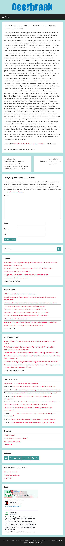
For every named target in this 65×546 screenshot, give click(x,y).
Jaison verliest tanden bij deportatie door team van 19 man (23, 325)
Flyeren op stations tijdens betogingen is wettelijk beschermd (24, 306)
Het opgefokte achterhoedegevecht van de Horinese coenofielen (34, 386)
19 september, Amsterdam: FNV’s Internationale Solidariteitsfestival (26, 275)
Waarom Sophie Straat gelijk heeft (15, 319)
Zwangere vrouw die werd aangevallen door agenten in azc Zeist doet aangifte (30, 322)
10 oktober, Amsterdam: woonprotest (16, 278)
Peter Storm (8, 408)
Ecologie (15, 149)
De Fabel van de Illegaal (12, 475)
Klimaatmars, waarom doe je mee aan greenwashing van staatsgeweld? (33, 393)
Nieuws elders (23, 149)
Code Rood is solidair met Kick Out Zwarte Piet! (29, 143)
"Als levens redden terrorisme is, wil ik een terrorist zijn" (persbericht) (26, 312)
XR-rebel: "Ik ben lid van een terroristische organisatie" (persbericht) (26, 315)
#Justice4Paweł (9, 435)
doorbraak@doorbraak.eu (15, 192)
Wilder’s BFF (8, 478)
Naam (6, 223)
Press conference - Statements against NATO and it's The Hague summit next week (31, 353)
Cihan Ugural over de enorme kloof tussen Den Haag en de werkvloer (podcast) (30, 303)
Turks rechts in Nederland (12, 441)
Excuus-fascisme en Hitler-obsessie (26, 383)
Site (5, 234)
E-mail (6, 229)
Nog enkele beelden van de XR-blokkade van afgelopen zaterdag (33, 419)
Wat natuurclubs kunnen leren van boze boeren (19, 294)
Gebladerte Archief (10, 472)
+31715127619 (57, 540)
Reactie (7, 196)
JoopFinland (8, 383)
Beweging (9, 149)
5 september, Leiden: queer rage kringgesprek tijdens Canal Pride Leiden (28, 268)
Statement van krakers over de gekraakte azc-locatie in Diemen (25, 309)
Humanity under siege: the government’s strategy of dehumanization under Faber (31, 362)
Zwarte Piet (31, 149)
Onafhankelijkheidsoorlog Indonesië (16, 438)
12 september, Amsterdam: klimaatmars (17, 271)
